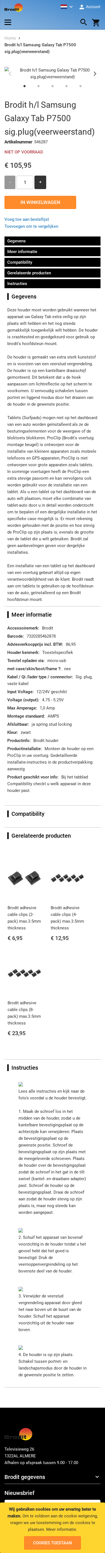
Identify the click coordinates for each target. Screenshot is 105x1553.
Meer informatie (61, 1529)
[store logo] (13, 7)
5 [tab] (80, 85)
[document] (52, 1528)
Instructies (17, 283)
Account (93, 6)
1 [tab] (24, 85)
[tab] (52, 1477)
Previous (10, 73)
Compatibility (19, 262)
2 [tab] (38, 85)
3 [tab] (52, 85)
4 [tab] (66, 85)
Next (95, 73)
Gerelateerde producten (29, 272)
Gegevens (16, 240)
